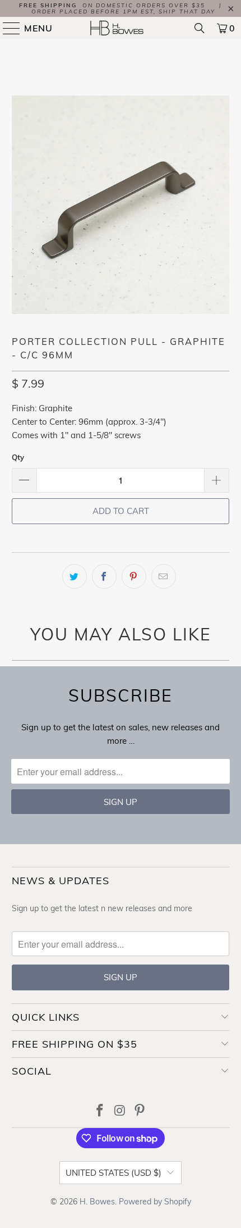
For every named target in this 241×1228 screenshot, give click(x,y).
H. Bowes (97, 1202)
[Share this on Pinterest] (134, 576)
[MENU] (6, 28)
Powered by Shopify (155, 1202)
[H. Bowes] (121, 28)
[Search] (199, 28)
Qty (18, 457)
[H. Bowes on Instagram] (120, 1111)
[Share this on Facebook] (104, 576)
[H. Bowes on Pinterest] (140, 1111)
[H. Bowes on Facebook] (99, 1111)
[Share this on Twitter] (74, 576)
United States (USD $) (113, 1172)
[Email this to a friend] (163, 576)
